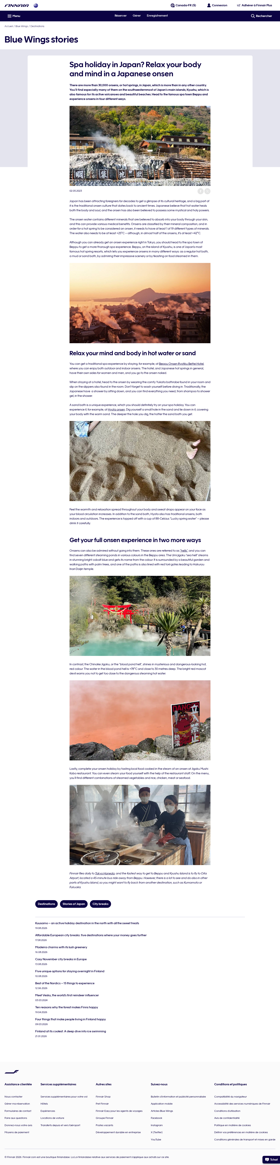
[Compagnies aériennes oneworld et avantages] (36, 5)
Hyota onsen (116, 409)
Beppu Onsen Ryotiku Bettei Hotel (181, 364)
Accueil (9, 26)
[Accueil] (17, 5)
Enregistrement (157, 15)
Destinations (37, 26)
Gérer (137, 15)
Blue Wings (21, 26)
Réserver (121, 15)
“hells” (184, 550)
